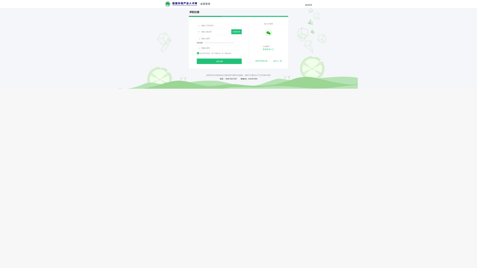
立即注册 (219, 61)
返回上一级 (277, 61)
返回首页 (308, 5)
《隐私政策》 (227, 53)
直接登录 (267, 49)
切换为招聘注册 (261, 61)
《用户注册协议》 (216, 53)
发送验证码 (236, 32)
